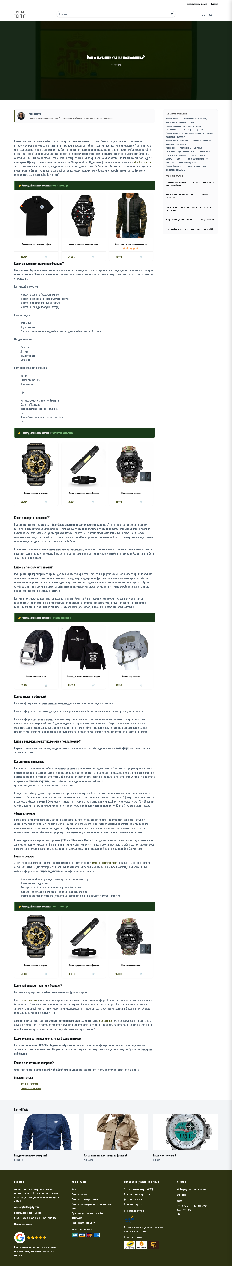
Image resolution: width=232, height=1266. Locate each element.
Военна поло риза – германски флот (36, 244)
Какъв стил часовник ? (164, 1155)
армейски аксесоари (61, 617)
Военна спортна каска (131, 676)
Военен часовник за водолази (36, 493)
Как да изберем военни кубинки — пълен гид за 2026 (189, 228)
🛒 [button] (93, 256)
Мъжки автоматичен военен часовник (83, 244)
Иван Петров (35, 114)
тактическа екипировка (62, 433)
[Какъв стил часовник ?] (185, 1132)
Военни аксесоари (30, 1084)
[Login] (203, 14)
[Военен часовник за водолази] (36, 464)
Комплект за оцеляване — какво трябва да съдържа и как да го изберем (190, 183)
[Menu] (216, 14)
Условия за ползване (133, 1199)
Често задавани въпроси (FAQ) (138, 1189)
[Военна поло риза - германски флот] (36, 215)
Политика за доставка (82, 1194)
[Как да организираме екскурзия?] (46, 1132)
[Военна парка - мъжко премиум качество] (131, 215)
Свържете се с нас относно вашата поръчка (35, 1217)
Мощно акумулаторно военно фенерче (84, 493)
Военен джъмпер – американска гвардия (83, 676)
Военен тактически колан (36, 676)
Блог (74, 1189)
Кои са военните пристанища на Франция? (105, 1155)
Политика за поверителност (85, 1199)
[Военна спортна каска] (131, 648)
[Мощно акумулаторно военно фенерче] (84, 464)
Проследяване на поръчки (196, 4)
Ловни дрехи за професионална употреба (184, 147)
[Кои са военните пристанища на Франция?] (116, 1132)
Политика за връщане (134, 1204)
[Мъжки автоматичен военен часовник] (84, 215)
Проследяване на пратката (137, 1194)
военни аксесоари (59, 185)
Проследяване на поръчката (27, 1212)
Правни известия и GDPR (83, 1222)
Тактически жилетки (31, 1088)
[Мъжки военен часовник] (131, 464)
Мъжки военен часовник (131, 493)
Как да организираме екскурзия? (30, 1155)
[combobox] (114, 14)
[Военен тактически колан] (36, 648)
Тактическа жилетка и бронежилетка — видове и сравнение (188, 196)
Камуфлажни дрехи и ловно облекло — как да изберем (190, 219)
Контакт (214, 4)
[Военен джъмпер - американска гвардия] (84, 648)
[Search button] (172, 14)
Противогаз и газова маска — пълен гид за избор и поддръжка (188, 208)
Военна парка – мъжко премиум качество (131, 244)
